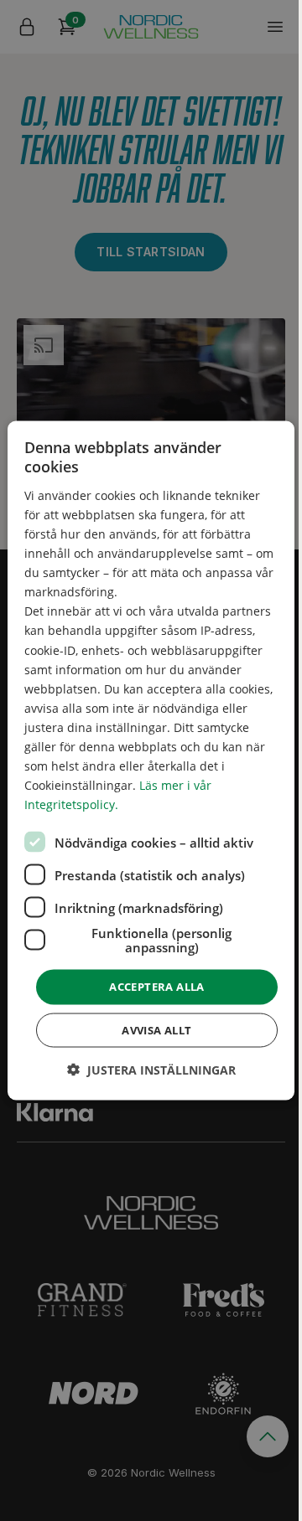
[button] (151, 1069)
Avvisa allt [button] (156, 1029)
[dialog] (151, 761)
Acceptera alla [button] (157, 986)
